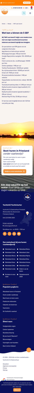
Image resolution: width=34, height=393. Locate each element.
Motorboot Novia (10, 256)
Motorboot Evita (10, 259)
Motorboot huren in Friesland (11, 292)
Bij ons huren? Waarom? (10, 336)
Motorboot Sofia (10, 266)
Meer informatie (17, 386)
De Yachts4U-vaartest (10, 311)
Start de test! (27, 2)
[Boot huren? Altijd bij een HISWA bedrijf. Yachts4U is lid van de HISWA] (32, 8)
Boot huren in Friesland (16, 152)
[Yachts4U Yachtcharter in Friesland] (26, 219)
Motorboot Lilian (24, 252)
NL (27, 8)
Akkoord (17, 390)
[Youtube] (19, 234)
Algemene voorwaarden (9, 366)
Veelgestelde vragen (9, 326)
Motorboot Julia (24, 266)
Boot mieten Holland (9, 346)
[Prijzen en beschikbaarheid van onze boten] (24, 13)
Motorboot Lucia (10, 249)
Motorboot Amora (24, 262)
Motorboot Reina (24, 249)
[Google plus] (14, 234)
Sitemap (5, 370)
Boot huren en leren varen (11, 298)
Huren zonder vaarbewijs (10, 295)
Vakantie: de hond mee (10, 305)
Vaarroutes (6, 308)
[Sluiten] (32, 3)
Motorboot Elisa (24, 259)
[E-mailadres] (24, 8)
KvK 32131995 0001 (9, 218)
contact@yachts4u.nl (10, 226)
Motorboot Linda (10, 269)
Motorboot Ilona (10, 262)
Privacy (5, 368)
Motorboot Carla (10, 252)
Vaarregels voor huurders (10, 343)
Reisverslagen (7, 339)
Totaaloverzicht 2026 (24, 276)
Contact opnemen (8, 329)
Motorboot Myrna (24, 256)
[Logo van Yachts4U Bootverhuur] (4, 11)
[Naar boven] (28, 350)
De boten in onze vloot (10, 276)
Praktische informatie (9, 301)
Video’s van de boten (23, 270)
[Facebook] (5, 234)
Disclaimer (6, 364)
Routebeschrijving (8, 333)
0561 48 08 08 (8, 223)
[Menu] (30, 13)
